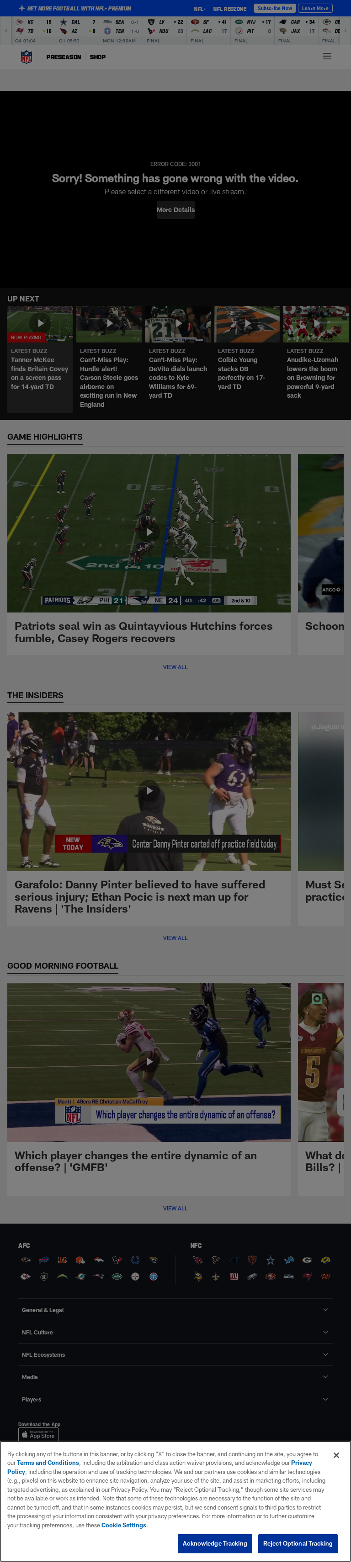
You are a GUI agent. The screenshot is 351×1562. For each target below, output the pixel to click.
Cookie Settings (123, 1525)
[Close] (336, 1455)
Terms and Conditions (48, 1462)
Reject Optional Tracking (298, 1543)
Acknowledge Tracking (215, 1543)
